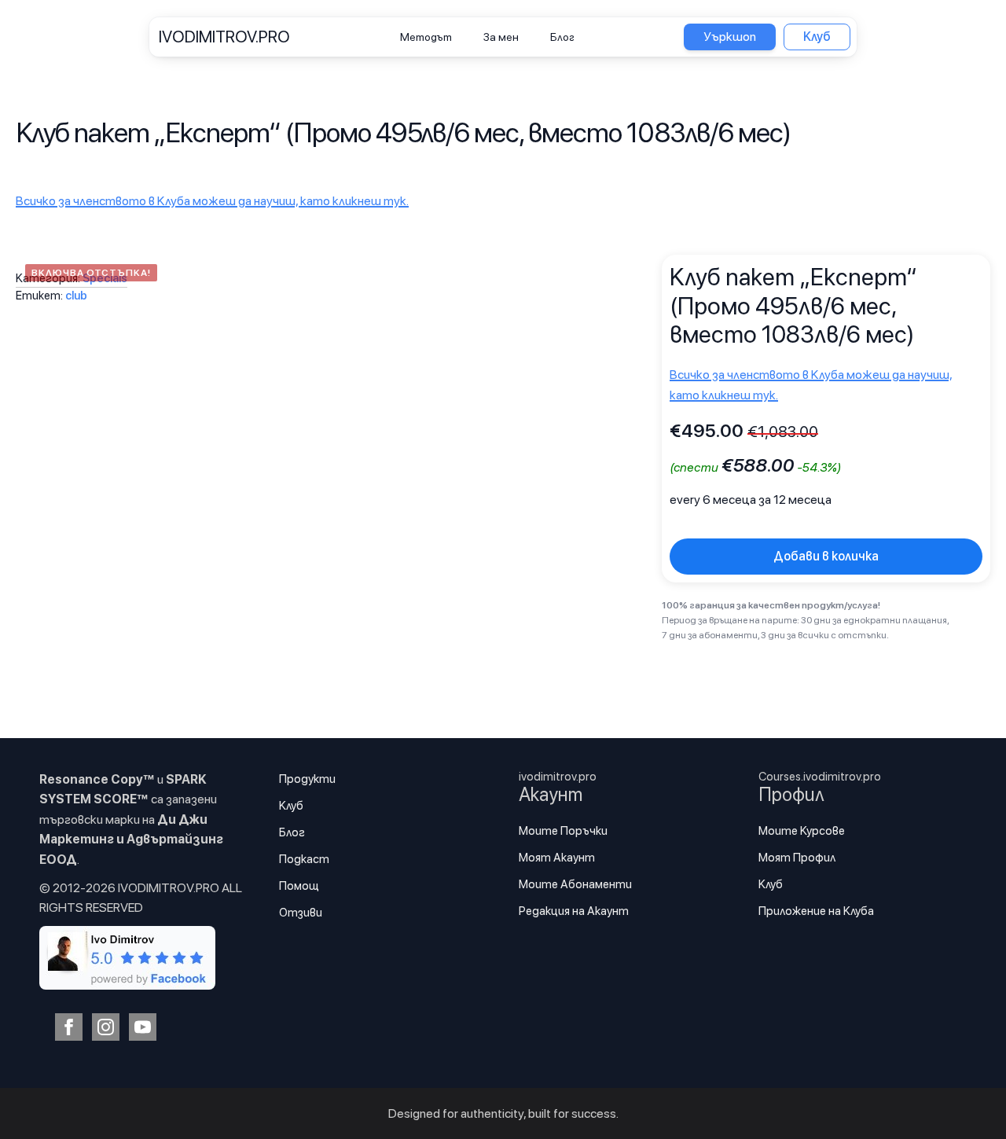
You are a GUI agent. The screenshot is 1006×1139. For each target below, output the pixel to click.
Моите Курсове (801, 831)
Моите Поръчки (563, 831)
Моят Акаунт (557, 858)
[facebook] (69, 1027)
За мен (501, 37)
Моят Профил (796, 858)
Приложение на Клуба (816, 911)
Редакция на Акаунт (574, 911)
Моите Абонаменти (575, 884)
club (76, 295)
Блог (562, 37)
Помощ (299, 886)
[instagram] (105, 1027)
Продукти (307, 779)
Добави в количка (826, 556)
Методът (426, 37)
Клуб (291, 806)
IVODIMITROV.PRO (224, 36)
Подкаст (304, 859)
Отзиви (300, 913)
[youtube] (142, 1027)
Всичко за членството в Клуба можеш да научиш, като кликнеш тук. (212, 200)
